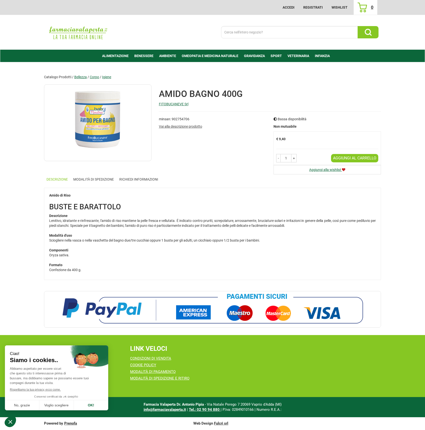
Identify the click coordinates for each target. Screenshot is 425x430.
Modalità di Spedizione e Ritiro (159, 378)
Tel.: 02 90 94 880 (205, 409)
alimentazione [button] (115, 56)
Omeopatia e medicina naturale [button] (210, 56)
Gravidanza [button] (254, 56)
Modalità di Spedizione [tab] (93, 179)
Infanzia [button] (322, 56)
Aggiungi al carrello (354, 158)
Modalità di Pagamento (153, 371)
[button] (278, 158)
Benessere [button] (143, 56)
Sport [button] (276, 56)
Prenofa (70, 423)
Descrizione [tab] (57, 179)
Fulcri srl (221, 423)
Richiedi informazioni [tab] (138, 179)
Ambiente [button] (167, 56)
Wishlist (340, 7)
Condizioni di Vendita (150, 358)
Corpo (94, 77)
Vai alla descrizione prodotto (180, 126)
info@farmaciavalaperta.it (165, 409)
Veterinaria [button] (298, 56)
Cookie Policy (143, 365)
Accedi (288, 7)
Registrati (313, 7)
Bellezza (80, 77)
